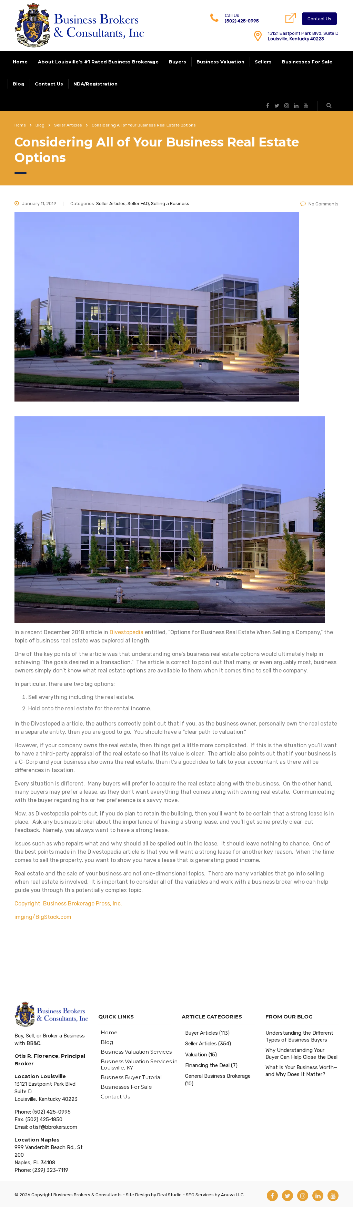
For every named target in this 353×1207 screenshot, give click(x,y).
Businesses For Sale (307, 61)
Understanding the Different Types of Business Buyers (299, 1036)
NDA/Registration (95, 84)
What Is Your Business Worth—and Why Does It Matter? (301, 1070)
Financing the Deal (207, 1065)
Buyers (177, 61)
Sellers (263, 61)
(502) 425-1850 (44, 1119)
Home (20, 61)
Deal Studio (169, 1194)
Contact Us (319, 18)
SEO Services (200, 1194)
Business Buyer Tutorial (131, 1077)
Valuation (196, 1055)
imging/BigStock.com (42, 917)
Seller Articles (201, 1044)
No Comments (324, 203)
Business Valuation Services (136, 1052)
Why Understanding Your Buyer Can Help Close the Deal (301, 1053)
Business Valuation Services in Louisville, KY (139, 1064)
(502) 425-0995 (242, 20)
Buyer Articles (201, 1033)
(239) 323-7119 (50, 1170)
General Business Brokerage (218, 1076)
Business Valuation (220, 61)
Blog (18, 84)
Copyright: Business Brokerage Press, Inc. (68, 903)
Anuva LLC (232, 1194)
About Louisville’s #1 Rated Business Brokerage (98, 61)
